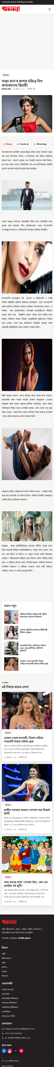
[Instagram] (10, 1051)
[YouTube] (21, 1051)
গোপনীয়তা (6, 1011)
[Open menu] (49, 9)
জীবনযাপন (6, 958)
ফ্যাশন (4, 967)
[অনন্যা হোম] (11, 9)
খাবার (4, 971)
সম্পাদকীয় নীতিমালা (10, 998)
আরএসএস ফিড (8, 1016)
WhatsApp (41, 144)
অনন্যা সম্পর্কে (7, 989)
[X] (15, 1051)
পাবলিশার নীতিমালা (10, 1007)
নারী (3, 954)
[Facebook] (4, 1051)
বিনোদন (6, 75)
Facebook (24, 144)
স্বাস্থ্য (3, 962)
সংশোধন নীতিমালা (9, 1003)
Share (9, 144)
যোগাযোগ (6, 994)
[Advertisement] (27, 41)
